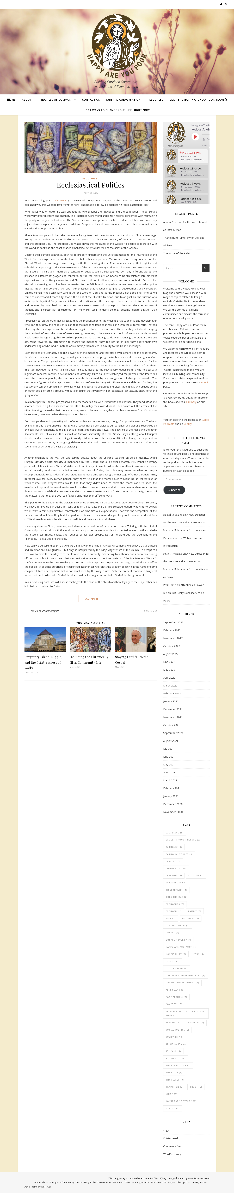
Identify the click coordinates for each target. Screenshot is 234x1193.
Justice (173, 961)
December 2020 (173, 804)
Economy (174, 911)
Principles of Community (57, 99)
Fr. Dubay (190, 918)
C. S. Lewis (175, 832)
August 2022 (170, 654)
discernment (176, 890)
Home (11, 99)
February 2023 (172, 630)
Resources (155, 99)
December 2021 (173, 709)
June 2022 (169, 661)
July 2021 (168, 748)
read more (91, 598)
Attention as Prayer (192, 585)
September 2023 (173, 622)
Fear (171, 918)
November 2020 (173, 812)
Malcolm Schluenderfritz (45, 610)
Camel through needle (183, 839)
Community (176, 868)
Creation (174, 875)
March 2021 (170, 780)
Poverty (174, 1004)
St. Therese (176, 1058)
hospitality (176, 954)
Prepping (174, 1022)
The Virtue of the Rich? (176, 253)
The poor (174, 1072)
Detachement (177, 882)
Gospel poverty (178, 940)
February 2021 (172, 788)
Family (194, 911)
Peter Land (175, 990)
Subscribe (208, 145)
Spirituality (176, 1044)
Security (196, 1022)
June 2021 (169, 756)
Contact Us (91, 99)
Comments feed (172, 1146)
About (27, 99)
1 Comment (150, 611)
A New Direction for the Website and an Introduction (184, 538)
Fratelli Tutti (178, 925)
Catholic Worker (179, 854)
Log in (166, 1130)
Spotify (188, 423)
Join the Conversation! (123, 99)
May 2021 (169, 764)
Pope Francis (176, 997)
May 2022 (169, 669)
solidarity (175, 1037)
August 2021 (170, 740)
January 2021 (171, 796)
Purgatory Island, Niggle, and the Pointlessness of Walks (43, 662)
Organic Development (182, 982)
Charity (173, 861)
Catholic (174, 847)
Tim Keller (175, 1079)
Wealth (173, 1108)
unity (171, 1094)
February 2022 (172, 693)
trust (196, 1087)
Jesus (198, 954)
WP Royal (46, 1186)
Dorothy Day (177, 897)
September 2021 (173, 733)
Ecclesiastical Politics (91, 184)
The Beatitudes (178, 1065)
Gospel (172, 932)
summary (191, 402)
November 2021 (173, 717)
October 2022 (171, 646)
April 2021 (169, 772)
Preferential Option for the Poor (185, 1013)
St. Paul (173, 1051)
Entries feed (170, 1138)
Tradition (174, 1087)
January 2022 (171, 701)
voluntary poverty (181, 1101)
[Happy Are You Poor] (117, 51)
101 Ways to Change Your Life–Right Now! (118, 110)
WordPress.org (172, 1154)
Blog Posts (90, 178)
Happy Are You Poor (181, 947)
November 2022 (173, 638)
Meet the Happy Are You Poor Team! (196, 99)
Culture (196, 875)
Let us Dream (177, 968)
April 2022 (169, 677)
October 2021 (171, 725)
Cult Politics (61, 200)
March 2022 (170, 685)
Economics (175, 904)
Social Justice (177, 1030)
